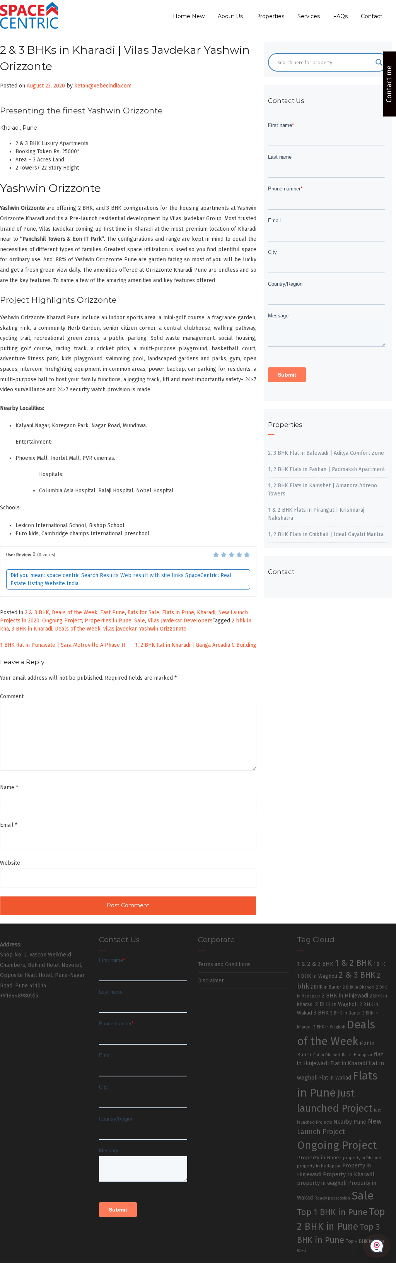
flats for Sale (143, 612)
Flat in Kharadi (348, 1063)
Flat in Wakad (335, 1077)
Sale (139, 620)
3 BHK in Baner (345, 1013)
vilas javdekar (120, 629)
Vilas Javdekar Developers (180, 620)
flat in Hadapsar (357, 1054)
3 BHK (321, 1012)
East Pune (112, 612)
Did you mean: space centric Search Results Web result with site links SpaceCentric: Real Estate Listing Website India (121, 579)
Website (10, 863)
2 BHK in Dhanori (358, 987)
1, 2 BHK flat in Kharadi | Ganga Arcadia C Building (195, 645)
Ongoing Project (62, 620)
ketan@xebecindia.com (102, 85)
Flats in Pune (178, 612)
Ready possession (332, 1198)
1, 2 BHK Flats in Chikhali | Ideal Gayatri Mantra (326, 534)
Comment (12, 696)
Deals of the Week (74, 612)
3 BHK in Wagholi (329, 1027)
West (302, 1250)
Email (8, 825)
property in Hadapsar (319, 1166)
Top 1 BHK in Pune (332, 1212)
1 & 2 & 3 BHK (315, 963)
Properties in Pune (108, 620)
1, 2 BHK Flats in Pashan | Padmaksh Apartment (326, 469)
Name (9, 787)
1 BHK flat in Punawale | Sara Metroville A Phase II (62, 645)
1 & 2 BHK (353, 963)
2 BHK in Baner (326, 987)
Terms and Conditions (224, 964)
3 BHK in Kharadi (32, 629)
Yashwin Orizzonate (162, 629)
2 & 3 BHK (37, 612)
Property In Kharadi (348, 1174)
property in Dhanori (362, 1157)
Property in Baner (319, 1157)
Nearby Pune (349, 1122)
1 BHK (379, 964)
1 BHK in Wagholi (317, 976)
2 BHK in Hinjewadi (345, 995)
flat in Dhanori (326, 1054)
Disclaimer (211, 980)
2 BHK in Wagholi (336, 1004)
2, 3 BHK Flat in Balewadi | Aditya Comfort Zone (326, 453)
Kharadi (206, 612)
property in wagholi (321, 1182)
